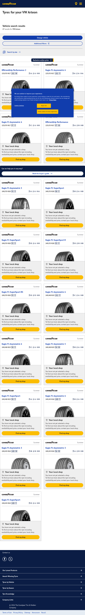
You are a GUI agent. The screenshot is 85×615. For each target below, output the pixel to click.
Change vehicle (42, 38)
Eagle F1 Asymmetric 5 (12, 188)
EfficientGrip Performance (57, 122)
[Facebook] (4, 559)
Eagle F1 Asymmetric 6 (56, 70)
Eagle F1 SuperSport (55, 188)
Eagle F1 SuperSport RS (12, 292)
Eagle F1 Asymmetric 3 (12, 448)
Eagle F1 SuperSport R (56, 240)
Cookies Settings (19, 105)
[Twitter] (10, 559)
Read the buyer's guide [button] (41, 173)
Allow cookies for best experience (47, 111)
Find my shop (20, 159)
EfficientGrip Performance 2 (14, 70)
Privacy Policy (52, 100)
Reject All (44, 105)
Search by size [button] (12, 52)
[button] (81, 4)
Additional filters (40, 43)
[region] (42, 102)
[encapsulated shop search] (76, 4)
